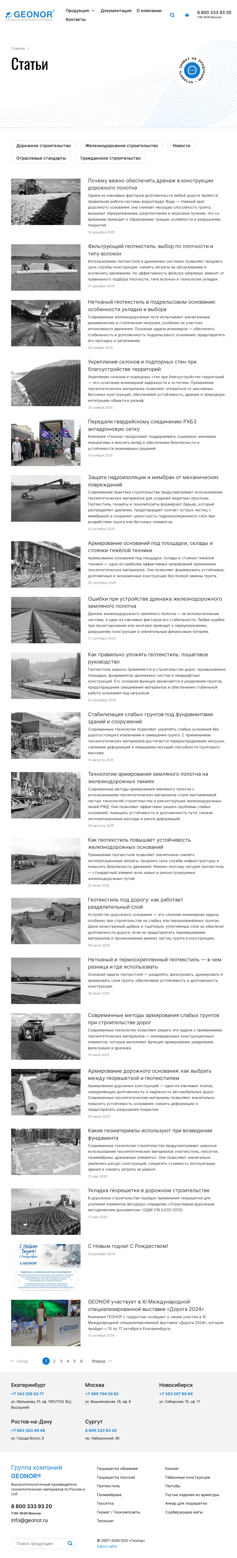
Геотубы (172, 1486)
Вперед (98, 1361)
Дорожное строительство (43, 145)
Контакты (76, 19)
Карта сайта (107, 1546)
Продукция (77, 10)
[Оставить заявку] (192, 70)
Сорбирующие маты (184, 1512)
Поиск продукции (172, 15)
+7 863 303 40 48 (28, 1430)
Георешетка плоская (116, 1477)
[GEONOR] (30, 15)
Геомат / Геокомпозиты (118, 1512)
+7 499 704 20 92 (101, 1393)
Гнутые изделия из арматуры (192, 1494)
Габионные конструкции (187, 1477)
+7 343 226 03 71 (27, 1393)
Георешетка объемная (117, 1468)
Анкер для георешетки (186, 1503)
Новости (181, 145)
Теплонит (105, 1521)
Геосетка (105, 1503)
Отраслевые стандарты (41, 158)
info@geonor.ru (187, 15)
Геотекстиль (108, 1486)
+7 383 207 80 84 (176, 1393)
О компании (149, 10)
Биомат (172, 1468)
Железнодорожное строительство (121, 145)
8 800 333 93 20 (214, 14)
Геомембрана (109, 1494)
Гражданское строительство (111, 158)
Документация (116, 10)
